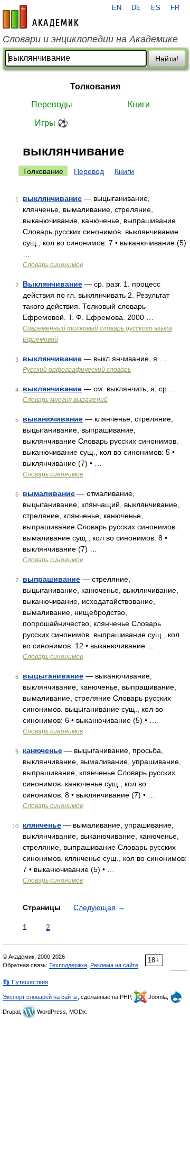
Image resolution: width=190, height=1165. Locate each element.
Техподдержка (68, 965)
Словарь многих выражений (65, 399)
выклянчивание (52, 198)
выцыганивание (53, 676)
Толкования (95, 86)
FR (174, 8)
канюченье (42, 750)
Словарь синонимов (53, 265)
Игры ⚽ (51, 122)
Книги (139, 104)
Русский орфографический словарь (77, 369)
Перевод (89, 171)
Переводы (51, 104)
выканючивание (53, 419)
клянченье (42, 825)
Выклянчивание (52, 284)
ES (155, 8)
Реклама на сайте (114, 965)
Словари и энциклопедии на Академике (90, 39)
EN (116, 8)
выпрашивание (51, 579)
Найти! (166, 58)
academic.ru (41, 17)
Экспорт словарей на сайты (40, 997)
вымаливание (49, 493)
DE (136, 8)
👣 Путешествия (25, 982)
